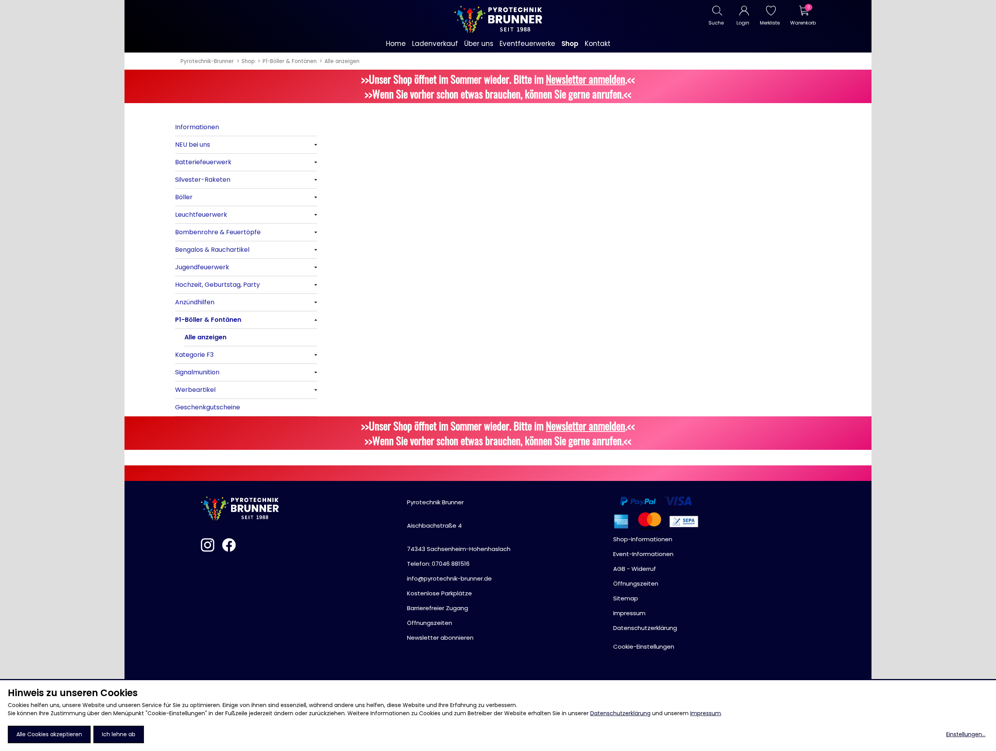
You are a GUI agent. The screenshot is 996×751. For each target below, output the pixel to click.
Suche (716, 22)
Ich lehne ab (118, 734)
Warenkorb (802, 22)
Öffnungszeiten (429, 623)
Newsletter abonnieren (440, 637)
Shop (248, 61)
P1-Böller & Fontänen (290, 61)
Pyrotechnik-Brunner (207, 61)
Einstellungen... (965, 734)
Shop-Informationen (642, 539)
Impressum (705, 713)
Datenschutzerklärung (620, 713)
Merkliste (770, 22)
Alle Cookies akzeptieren (49, 734)
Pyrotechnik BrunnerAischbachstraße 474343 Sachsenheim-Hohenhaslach (458, 525)
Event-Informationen (643, 554)
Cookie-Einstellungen (643, 646)
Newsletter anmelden (585, 79)
